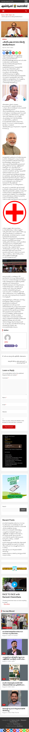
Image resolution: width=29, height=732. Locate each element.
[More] (19, 52)
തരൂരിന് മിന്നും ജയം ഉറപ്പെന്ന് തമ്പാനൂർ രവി (16, 362)
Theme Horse (16, 724)
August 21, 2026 (6, 635)
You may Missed (8, 611)
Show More (7, 604)
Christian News (7, 627)
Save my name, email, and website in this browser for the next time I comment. (13, 421)
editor (11, 47)
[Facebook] (4, 52)
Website (4, 412)
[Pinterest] (13, 52)
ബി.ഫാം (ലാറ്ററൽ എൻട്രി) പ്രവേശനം (15, 356)
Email (4, 404)
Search (4, 506)
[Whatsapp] (16, 52)
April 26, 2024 (5, 47)
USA (4, 653)
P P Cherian (15, 635)
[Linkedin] (10, 52)
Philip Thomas (15, 712)
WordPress (20, 726)
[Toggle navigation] (3, 11)
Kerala (4, 39)
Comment (5, 378)
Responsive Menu (26, 1)
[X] (7, 52)
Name (4, 397)
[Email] (16, 346)
